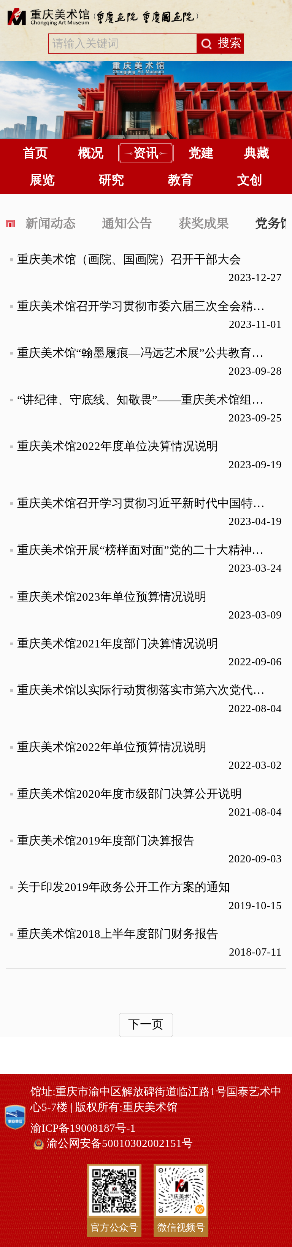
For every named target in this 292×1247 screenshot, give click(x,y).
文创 (249, 180)
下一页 (145, 1024)
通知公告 (127, 222)
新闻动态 (50, 222)
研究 (111, 180)
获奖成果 (204, 222)
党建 (201, 153)
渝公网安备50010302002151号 (120, 1143)
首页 (35, 153)
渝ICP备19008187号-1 (83, 1128)
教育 (180, 180)
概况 (90, 153)
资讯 (146, 153)
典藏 (256, 153)
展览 (42, 180)
